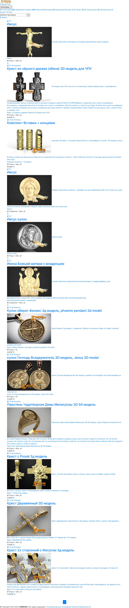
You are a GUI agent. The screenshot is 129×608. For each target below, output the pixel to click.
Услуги (2, 12)
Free (8, 4)
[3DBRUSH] (6, 1)
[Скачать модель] (8, 63)
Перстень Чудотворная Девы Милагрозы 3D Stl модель (29, 446)
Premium (3, 4)
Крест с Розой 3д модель (17, 493)
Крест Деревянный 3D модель (19, 540)
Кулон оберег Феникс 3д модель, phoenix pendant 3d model (30, 347)
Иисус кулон (12, 253)
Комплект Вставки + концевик (19, 162)
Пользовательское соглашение (58, 607)
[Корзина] (1, 18)
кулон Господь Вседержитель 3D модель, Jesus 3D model (30, 394)
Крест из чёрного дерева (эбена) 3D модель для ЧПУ (28, 113)
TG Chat (9, 12)
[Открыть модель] (14, 117)
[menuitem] (8, 10)
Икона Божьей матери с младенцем (21, 300)
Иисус (9, 58)
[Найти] (28, 14)
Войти (4, 18)
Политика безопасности (81, 607)
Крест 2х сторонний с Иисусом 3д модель (24, 589)
